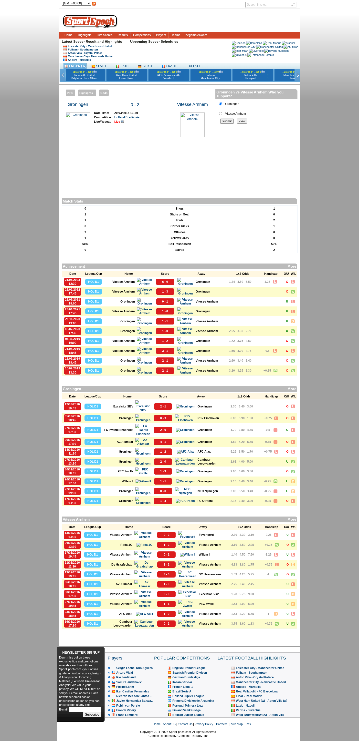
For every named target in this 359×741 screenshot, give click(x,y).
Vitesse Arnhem (192, 104)
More (291, 266)
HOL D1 (93, 282)
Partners (221, 724)
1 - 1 (165, 321)
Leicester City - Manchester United (90, 46)
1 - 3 (165, 291)
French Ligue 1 (182, 687)
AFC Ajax (204, 451)
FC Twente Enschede (118, 430)
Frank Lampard (126, 715)
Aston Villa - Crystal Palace (85, 52)
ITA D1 (124, 66)
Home (68, 35)
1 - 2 (165, 341)
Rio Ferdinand (126, 677)
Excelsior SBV (123, 406)
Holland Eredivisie (126, 117)
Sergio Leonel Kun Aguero (134, 668)
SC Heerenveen (210, 574)
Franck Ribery (126, 710)
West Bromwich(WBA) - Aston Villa (260, 715)
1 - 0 (165, 311)
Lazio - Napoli (245, 705)
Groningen (78, 104)
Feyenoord (206, 535)
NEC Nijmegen (208, 491)
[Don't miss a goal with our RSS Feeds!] (94, 5)
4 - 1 (163, 442)
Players (161, 35)
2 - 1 (165, 360)
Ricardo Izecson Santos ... (134, 696)
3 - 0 (166, 574)
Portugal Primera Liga (187, 705)
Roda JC (126, 545)
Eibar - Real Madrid (249, 696)
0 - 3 (135, 104)
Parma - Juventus (248, 710)
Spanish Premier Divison (189, 672)
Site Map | (238, 724)
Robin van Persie (128, 705)
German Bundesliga (186, 677)
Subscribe (92, 714)
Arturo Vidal (124, 672)
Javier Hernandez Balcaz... (134, 700)
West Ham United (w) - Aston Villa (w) (261, 700)
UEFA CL (195, 66)
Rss (248, 724)
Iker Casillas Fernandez (132, 691)
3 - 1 (165, 351)
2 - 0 (163, 430)
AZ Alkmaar (125, 442)
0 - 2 (166, 535)
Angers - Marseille (79, 59)
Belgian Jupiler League (188, 715)
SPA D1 (101, 66)
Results (123, 35)
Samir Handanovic (129, 682)
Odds (103, 92)
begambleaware (196, 35)
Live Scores (104, 35)
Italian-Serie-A (182, 682)
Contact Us (185, 724)
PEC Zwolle (125, 471)
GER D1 (148, 66)
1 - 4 (163, 501)
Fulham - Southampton (83, 49)
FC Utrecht (205, 501)
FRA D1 (171, 66)
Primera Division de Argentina (193, 700)
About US (169, 724)
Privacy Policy (204, 724)
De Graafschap (121, 564)
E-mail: (64, 709)
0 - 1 (165, 301)
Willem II (127, 481)
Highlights (84, 35)
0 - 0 (163, 491)
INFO (70, 92)
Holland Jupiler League (188, 696)
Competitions (142, 35)
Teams (175, 35)
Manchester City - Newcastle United (91, 56)
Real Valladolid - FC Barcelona (257, 691)
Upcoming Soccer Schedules (154, 41)
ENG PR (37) (77, 66)
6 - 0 (165, 282)
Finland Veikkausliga (186, 710)
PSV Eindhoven (208, 418)
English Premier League (189, 668)
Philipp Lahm (125, 687)
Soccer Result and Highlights (97, 41)
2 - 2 (166, 564)
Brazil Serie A (181, 691)
